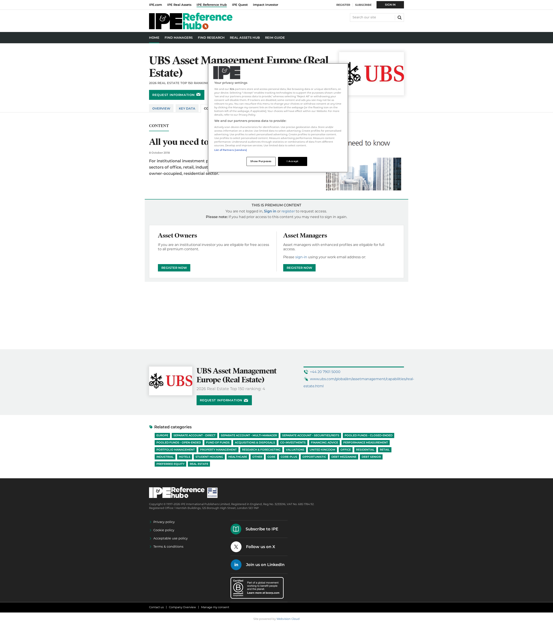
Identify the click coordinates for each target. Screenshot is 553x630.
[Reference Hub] (190, 28)
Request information (173, 95)
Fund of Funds (218, 442)
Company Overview (182, 607)
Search (399, 17)
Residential (365, 449)
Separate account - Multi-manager (249, 435)
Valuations (295, 449)
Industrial (165, 456)
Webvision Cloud (288, 618)
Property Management (218, 449)
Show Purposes (260, 161)
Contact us (156, 607)
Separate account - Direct (194, 435)
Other (257, 456)
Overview (161, 108)
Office (345, 449)
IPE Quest (240, 5)
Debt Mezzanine (343, 456)
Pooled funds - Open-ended (178, 442)
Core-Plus (289, 456)
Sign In (390, 4)
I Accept (293, 161)
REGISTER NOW (174, 268)
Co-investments (293, 442)
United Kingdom (322, 449)
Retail (385, 449)
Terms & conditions (168, 547)
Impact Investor (265, 5)
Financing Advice (324, 442)
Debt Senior (371, 456)
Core (271, 456)
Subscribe (363, 4)
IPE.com (155, 5)
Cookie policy (163, 530)
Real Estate (199, 464)
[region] (278, 118)
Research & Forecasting (261, 449)
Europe (162, 435)
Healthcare (237, 456)
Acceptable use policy (170, 538)
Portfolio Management (175, 449)
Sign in (270, 211)
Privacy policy (164, 522)
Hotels (184, 456)
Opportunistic (314, 456)
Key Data (187, 108)
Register (343, 4)
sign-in (301, 257)
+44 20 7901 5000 (325, 372)
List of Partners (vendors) (230, 150)
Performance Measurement (365, 442)
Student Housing (209, 456)
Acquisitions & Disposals (255, 442)
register (288, 211)
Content (159, 126)
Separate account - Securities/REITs (310, 435)
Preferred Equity (170, 464)
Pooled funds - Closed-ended (369, 435)
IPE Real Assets (179, 5)
